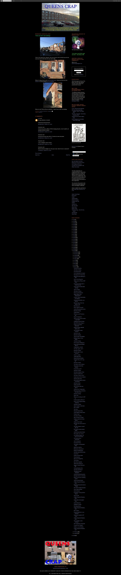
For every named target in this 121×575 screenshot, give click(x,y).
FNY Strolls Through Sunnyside (79, 487)
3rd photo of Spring (77, 393)
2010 (74, 245)
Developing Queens (77, 506)
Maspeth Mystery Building (78, 358)
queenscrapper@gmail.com (60, 568)
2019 (74, 231)
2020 (74, 229)
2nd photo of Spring (77, 404)
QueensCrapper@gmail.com (77, 63)
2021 (74, 227)
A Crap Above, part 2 (77, 368)
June (75, 261)
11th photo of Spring (77, 269)
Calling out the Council (78, 421)
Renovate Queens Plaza (78, 410)
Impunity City (74, 204)
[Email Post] (52, 111)
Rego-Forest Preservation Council (78, 162)
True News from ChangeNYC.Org (78, 165)
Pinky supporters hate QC (78, 307)
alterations (37, 81)
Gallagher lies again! (77, 504)
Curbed (73, 197)
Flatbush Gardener (75, 199)
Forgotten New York (75, 201)
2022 (74, 226)
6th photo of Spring (77, 350)
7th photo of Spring (77, 341)
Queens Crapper (43, 111)
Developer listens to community (79, 475)
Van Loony (76, 409)
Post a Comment (38, 153)
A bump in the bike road (78, 373)
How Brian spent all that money (79, 452)
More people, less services (79, 433)
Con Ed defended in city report (79, 273)
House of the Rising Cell (78, 279)
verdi (39, 118)
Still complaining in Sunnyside (79, 523)
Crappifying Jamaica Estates (79, 321)
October (75, 255)
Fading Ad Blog (74, 198)
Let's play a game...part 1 (78, 348)
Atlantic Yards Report (76, 194)
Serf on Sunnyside (77, 441)
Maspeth (40, 112)
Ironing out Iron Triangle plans (79, 389)
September (76, 257)
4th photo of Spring (77, 370)
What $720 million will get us (79, 323)
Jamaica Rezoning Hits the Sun (79, 309)
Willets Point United (75, 166)
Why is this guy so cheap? (79, 417)
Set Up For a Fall (77, 333)
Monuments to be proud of (78, 448)
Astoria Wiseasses (77, 502)
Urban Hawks (74, 214)
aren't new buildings (50, 81)
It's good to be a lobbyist (78, 525)
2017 (74, 234)
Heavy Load (76, 395)
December (76, 252)
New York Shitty (75, 205)
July (75, 260)
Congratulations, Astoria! (78, 347)
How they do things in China (79, 372)
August (75, 258)
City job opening (77, 457)
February (76, 531)
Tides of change (77, 289)
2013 (74, 240)
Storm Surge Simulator (78, 489)
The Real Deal (74, 212)
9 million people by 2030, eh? (79, 399)
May (75, 263)
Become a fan (74, 146)
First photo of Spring (77, 415)
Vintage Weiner (76, 312)
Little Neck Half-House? (78, 469)
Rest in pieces (76, 510)
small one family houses (51, 80)
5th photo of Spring (77, 362)
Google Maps (76, 189)
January (75, 533)
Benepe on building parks (78, 450)
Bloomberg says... (77, 305)
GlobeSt (73, 202)
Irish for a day (76, 495)
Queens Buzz (74, 207)
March (75, 266)
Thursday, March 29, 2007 (44, 150)
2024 (74, 222)
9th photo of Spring (77, 310)
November (76, 253)
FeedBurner (81, 74)
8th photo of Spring (77, 334)
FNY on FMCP (76, 407)
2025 (74, 221)
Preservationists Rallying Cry (79, 342)
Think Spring (76, 460)
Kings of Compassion (78, 316)
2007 (74, 250)
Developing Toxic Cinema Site (79, 274)
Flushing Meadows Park (78, 468)
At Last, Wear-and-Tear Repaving (78, 108)
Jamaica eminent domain (78, 480)
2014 (74, 239)
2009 (74, 247)
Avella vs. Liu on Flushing (78, 526)
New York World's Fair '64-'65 (77, 161)
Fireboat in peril (76, 414)
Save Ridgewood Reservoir (77, 164)
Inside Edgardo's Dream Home (79, 412)
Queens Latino (74, 208)
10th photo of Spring (77, 291)
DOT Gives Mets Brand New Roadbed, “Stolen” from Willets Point (78, 111)
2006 (74, 535)
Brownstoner (74, 195)
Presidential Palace (77, 442)
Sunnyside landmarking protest (79, 474)
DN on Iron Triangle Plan (78, 458)
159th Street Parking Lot (78, 463)
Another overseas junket (78, 455)
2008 (74, 249)
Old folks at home (77, 383)
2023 (74, 224)
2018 (74, 232)
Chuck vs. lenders (77, 354)
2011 (74, 244)
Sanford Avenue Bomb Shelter (79, 432)
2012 (74, 242)
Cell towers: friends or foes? (79, 375)
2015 (74, 237)
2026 (74, 219)
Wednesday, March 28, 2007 (45, 124)
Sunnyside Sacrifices (78, 268)
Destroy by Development (78, 292)
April (75, 265)
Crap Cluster (76, 453)
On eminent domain (77, 271)
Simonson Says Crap (78, 378)
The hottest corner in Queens (79, 364)
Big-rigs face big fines (78, 447)
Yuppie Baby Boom (77, 356)
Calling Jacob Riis (77, 384)
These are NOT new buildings (79, 336)
